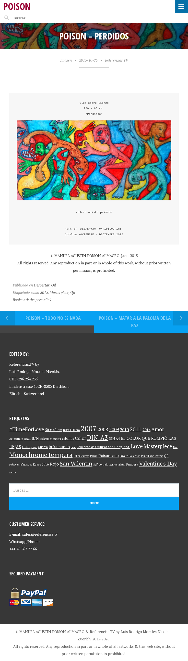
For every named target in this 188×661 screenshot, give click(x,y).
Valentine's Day (158, 463)
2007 (88, 428)
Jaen (73, 447)
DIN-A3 (97, 437)
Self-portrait (100, 464)
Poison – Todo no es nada (53, 318)
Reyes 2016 (41, 464)
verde (12, 472)
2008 (102, 429)
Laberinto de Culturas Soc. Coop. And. (103, 447)
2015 (44, 292)
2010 (124, 429)
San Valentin (76, 463)
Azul (27, 439)
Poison (17, 6)
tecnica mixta (117, 464)
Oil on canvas (81, 456)
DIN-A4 (114, 439)
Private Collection (130, 456)
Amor (157, 429)
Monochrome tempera (40, 454)
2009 (114, 429)
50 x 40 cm (53, 430)
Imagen (66, 60)
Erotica (26, 447)
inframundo (59, 446)
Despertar (41, 285)
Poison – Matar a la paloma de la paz (135, 322)
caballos (68, 439)
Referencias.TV (116, 60)
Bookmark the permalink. (32, 299)
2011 (135, 429)
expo (34, 447)
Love (137, 446)
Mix (175, 447)
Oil (53, 285)
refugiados (26, 464)
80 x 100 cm (71, 430)
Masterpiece (59, 292)
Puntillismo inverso (152, 456)
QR (72, 292)
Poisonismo (108, 455)
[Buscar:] (34, 18)
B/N (35, 438)
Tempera (132, 464)
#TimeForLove (26, 429)
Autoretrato (16, 439)
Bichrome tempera (50, 439)
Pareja (93, 456)
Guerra (43, 447)
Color (80, 438)
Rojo (54, 464)
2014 (146, 429)
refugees (14, 464)
